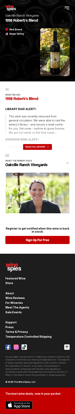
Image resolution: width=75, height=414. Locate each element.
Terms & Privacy (16, 331)
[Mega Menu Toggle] (67, 8)
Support (11, 322)
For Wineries (14, 302)
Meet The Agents (17, 307)
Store (9, 283)
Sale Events (13, 312)
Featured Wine (15, 278)
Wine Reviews (15, 298)
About (9, 293)
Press (9, 327)
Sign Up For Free (37, 240)
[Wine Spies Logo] (13, 274)
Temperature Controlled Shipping (28, 336)
